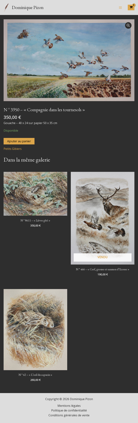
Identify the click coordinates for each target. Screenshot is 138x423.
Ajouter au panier (19, 141)
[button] (128, 25)
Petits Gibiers (13, 149)
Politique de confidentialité (69, 410)
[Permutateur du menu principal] (120, 7)
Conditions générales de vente (69, 415)
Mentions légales (69, 406)
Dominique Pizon (27, 7)
